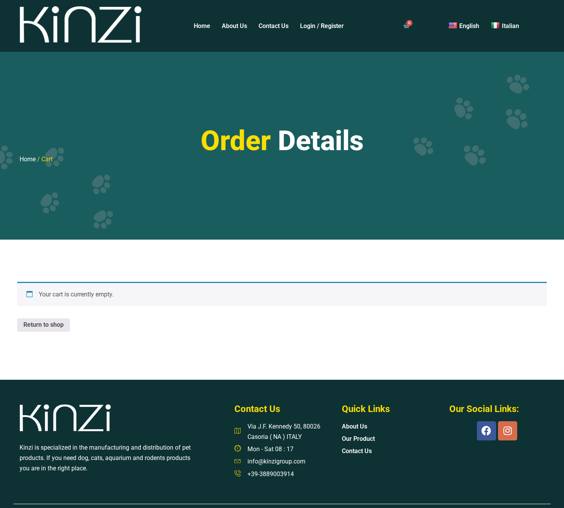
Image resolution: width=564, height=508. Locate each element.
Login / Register (322, 26)
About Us (234, 26)
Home (202, 26)
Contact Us (274, 26)
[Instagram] (507, 430)
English (469, 26)
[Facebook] (486, 430)
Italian (510, 26)
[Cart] (406, 26)
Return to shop (43, 324)
